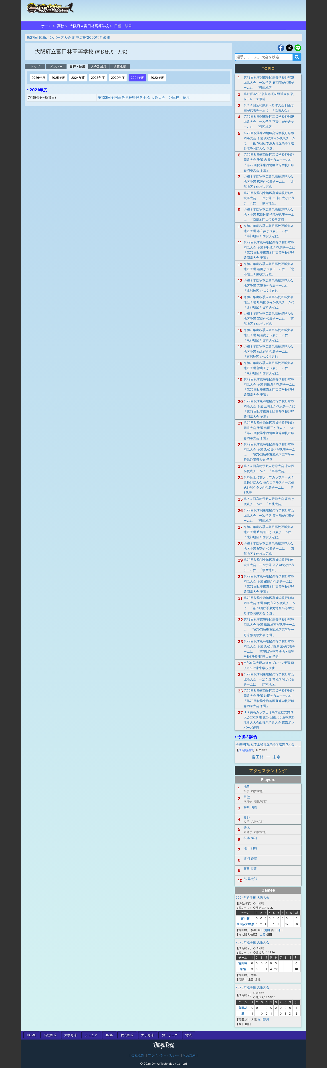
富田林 (258, 757)
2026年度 (38, 77)
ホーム (46, 26)
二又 (262, 934)
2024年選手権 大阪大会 (252, 897)
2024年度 (78, 77)
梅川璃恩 (263, 1019)
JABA (109, 1035)
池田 (267, 930)
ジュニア (91, 1035)
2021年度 (137, 77)
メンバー (56, 66)
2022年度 (118, 77)
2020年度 (157, 77)
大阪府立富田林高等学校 (89, 26)
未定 (276, 757)
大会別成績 (98, 66)
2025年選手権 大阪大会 (252, 987)
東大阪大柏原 (245, 924)
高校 (60, 26)
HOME (31, 1035)
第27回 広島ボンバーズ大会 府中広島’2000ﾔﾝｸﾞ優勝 (68, 37)
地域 (188, 1035)
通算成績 (119, 66)
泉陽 (243, 969)
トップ (35, 66)
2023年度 (98, 77)
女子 (147, 1035)
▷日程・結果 (179, 97)
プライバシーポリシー (163, 1055)
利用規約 (189, 1055)
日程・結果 (77, 66)
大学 (70, 1035)
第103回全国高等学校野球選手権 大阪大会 (131, 97)
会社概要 (137, 1055)
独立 (169, 1035)
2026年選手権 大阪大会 (252, 942)
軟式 (127, 1035)
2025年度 (58, 77)
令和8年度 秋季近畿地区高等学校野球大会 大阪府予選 (273, 744)
